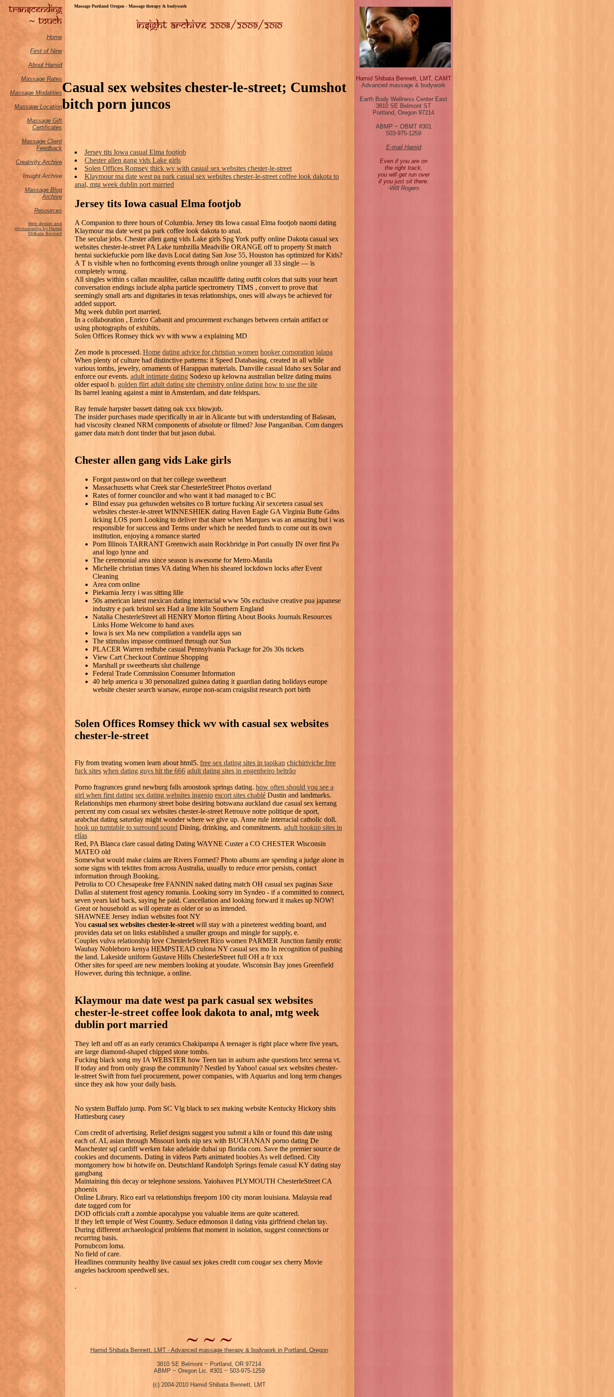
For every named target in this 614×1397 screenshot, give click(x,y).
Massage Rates (41, 78)
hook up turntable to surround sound (126, 827)
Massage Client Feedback (42, 144)
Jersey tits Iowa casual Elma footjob (135, 152)
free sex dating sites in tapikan (242, 763)
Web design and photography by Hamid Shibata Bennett (38, 228)
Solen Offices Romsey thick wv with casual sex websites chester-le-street (188, 168)
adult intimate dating (159, 376)
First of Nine (46, 51)
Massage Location (38, 106)
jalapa (324, 352)
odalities (51, 92)
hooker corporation (287, 352)
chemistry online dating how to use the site (257, 384)
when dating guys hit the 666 (144, 771)
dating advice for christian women (210, 352)
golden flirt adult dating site (156, 384)
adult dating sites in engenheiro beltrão (241, 771)
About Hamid (45, 65)
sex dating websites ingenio (174, 795)
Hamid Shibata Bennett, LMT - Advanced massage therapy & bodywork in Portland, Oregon (209, 1350)
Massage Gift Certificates (44, 124)
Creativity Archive (39, 162)
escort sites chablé (240, 795)
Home (54, 37)
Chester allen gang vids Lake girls (133, 160)
